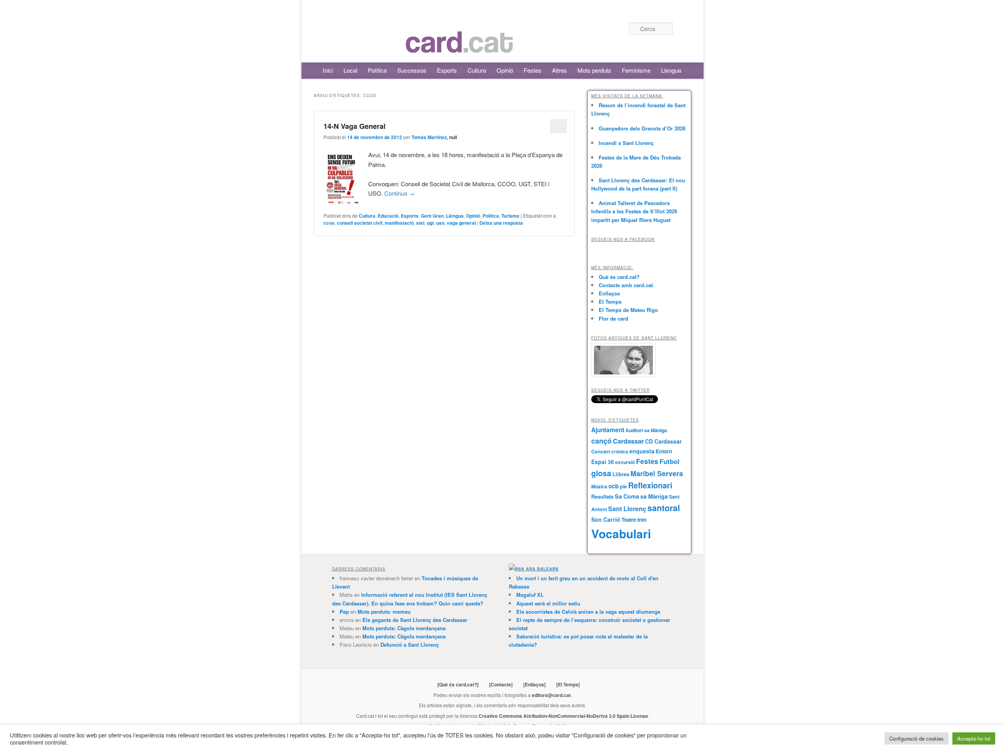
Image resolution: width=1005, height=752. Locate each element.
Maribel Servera (656, 473)
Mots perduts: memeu (384, 611)
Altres (559, 70)
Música (599, 486)
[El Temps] (568, 684)
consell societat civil (359, 222)
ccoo (328, 222)
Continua (399, 193)
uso (440, 222)
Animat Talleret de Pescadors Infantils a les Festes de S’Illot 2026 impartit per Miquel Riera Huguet (634, 211)
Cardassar (628, 441)
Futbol (670, 461)
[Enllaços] (534, 684)
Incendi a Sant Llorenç (626, 143)
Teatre (628, 519)
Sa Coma (627, 496)
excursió (625, 462)
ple (623, 486)
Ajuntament (607, 430)
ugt (430, 222)
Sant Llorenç (627, 508)
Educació (388, 215)
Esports (447, 70)
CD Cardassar (663, 441)
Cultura (477, 70)
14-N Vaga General (354, 126)
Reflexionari (650, 485)
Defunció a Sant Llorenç (409, 644)
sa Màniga (654, 496)
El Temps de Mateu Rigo (628, 310)
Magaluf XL (530, 594)
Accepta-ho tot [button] (973, 738)
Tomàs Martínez (429, 137)
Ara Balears (542, 569)
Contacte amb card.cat (626, 285)
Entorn (664, 451)
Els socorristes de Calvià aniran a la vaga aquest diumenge (588, 611)
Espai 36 (602, 462)
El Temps (610, 301)
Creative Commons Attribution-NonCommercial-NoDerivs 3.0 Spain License (563, 715)
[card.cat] (459, 48)
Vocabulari (621, 533)
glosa (601, 473)
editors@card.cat (551, 695)
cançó (601, 441)
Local (350, 70)
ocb (613, 486)
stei (420, 222)
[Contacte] (501, 684)
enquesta (641, 451)
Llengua (671, 70)
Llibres (620, 474)
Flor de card (613, 318)
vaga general (461, 222)
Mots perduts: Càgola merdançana (404, 628)
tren (642, 519)
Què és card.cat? (619, 277)
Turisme (510, 215)
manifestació (399, 222)
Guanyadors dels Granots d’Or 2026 (642, 128)
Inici (328, 70)
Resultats (602, 496)
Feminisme (636, 70)
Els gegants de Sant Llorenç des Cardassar (414, 620)
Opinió (505, 70)
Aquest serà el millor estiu (548, 603)
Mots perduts (594, 70)
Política (377, 70)
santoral (663, 508)
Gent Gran (432, 215)
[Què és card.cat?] (458, 684)
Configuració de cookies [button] (916, 738)
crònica (619, 451)
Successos (411, 70)
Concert (600, 451)
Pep (344, 611)
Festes (532, 70)
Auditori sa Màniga (646, 430)
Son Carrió (605, 519)
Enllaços (609, 293)
